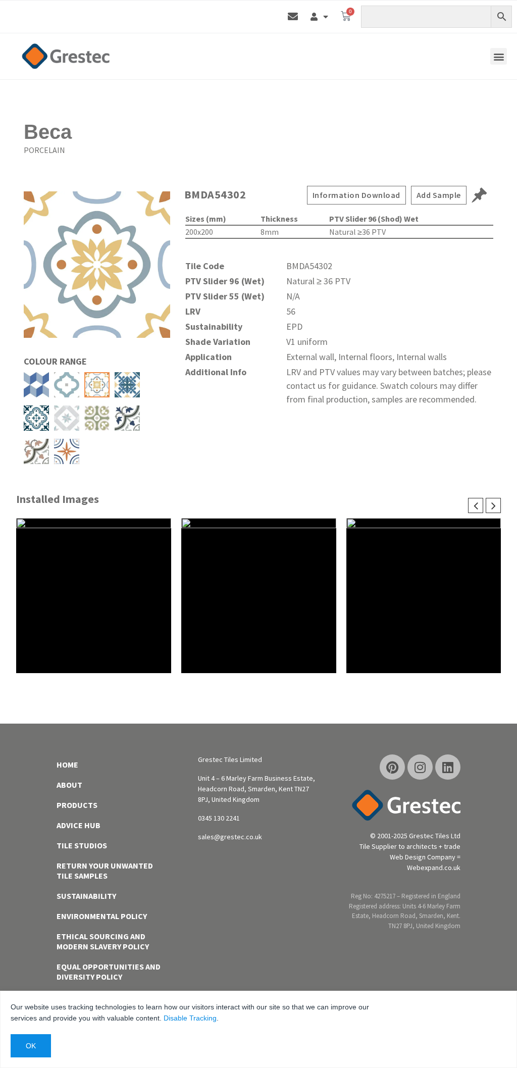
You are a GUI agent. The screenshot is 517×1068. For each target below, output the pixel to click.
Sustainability (86, 896)
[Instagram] (420, 767)
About (69, 785)
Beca (48, 132)
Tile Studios (82, 845)
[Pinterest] (392, 767)
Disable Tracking (190, 1018)
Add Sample (439, 195)
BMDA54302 (215, 194)
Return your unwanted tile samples (105, 870)
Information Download (356, 195)
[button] (498, 56)
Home (67, 764)
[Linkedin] (447, 767)
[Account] (319, 17)
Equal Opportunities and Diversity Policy (109, 971)
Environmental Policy (102, 916)
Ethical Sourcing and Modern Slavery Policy (103, 941)
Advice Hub (78, 825)
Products (77, 805)
